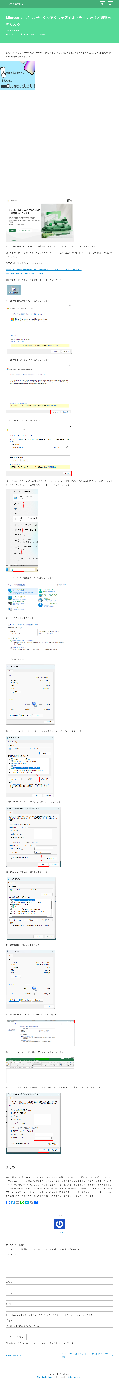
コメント (11, 1255)
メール (10, 1293)
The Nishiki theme (45, 1377)
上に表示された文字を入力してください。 (25, 1326)
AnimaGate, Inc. (75, 1377)
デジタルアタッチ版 (37, 35)
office (25, 35)
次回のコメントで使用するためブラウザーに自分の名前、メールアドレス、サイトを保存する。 (51, 1315)
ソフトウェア (13, 35)
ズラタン (59, 1232)
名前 (9, 1282)
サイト (9, 1304)
